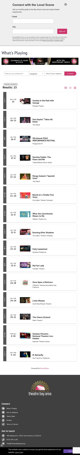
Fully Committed (39, 249)
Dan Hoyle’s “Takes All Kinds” (42, 120)
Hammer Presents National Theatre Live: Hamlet (42, 336)
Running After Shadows (43, 232)
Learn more (19, 452)
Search (71, 73)
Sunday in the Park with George (43, 101)
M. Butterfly (37, 355)
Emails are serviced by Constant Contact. (52, 40)
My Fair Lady (38, 265)
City (14, 27)
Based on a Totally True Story (43, 196)
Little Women (38, 301)
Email (14, 16)
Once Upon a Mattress (42, 282)
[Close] (65, 4)
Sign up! (62, 31)
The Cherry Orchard (41, 317)
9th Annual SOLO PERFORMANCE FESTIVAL (43, 139)
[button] (66, 88)
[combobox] (36, 74)
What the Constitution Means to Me (42, 215)
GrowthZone (44, 368)
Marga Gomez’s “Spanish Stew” (43, 177)
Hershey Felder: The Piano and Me (41, 158)
